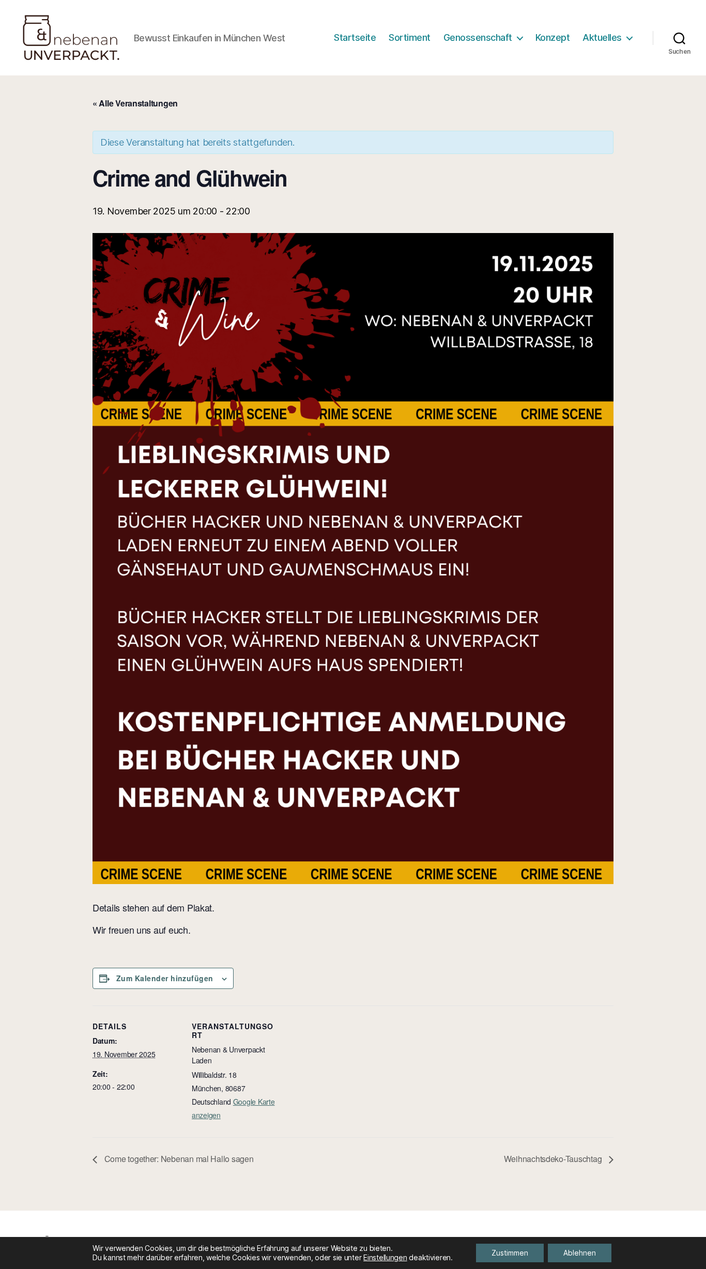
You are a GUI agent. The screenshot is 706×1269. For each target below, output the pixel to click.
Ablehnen (579, 1252)
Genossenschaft (477, 37)
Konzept (552, 37)
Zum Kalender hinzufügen (164, 978)
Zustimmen (510, 1252)
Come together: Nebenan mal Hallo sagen (177, 1159)
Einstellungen (385, 1257)
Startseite (355, 37)
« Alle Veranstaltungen (135, 103)
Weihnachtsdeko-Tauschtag (554, 1159)
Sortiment (410, 37)
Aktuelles (602, 37)
